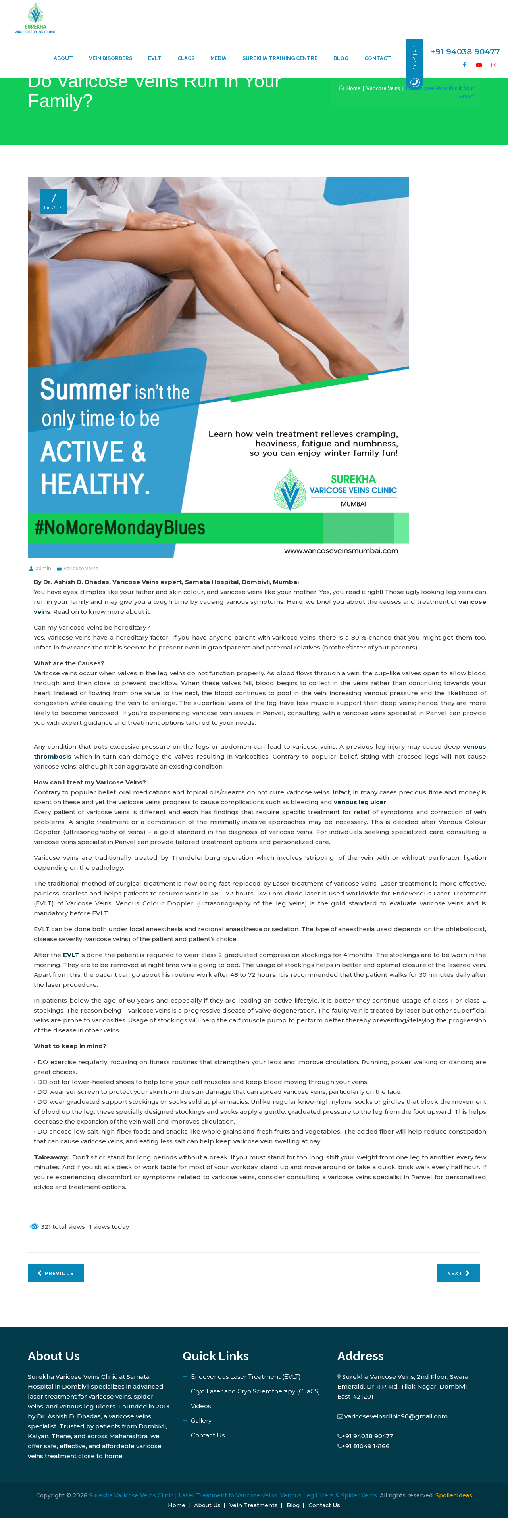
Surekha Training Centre (280, 58)
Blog (340, 58)
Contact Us (208, 1435)
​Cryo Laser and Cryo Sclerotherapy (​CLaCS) (255, 1391)
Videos (201, 1406)
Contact (377, 58)
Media (218, 58)
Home (352, 88)
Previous (59, 1273)
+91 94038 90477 (367, 1436)
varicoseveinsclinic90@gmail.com (396, 1416)
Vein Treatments (253, 1505)
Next (455, 1273)
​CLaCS (185, 58)
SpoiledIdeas (453, 1495)
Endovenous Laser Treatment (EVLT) (246, 1376)
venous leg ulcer (360, 802)
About (63, 58)
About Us (207, 1505)
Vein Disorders (110, 58)
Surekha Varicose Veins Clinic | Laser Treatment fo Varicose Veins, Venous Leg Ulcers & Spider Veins (233, 1495)
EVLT (155, 58)
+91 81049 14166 (366, 1446)
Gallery (201, 1420)
